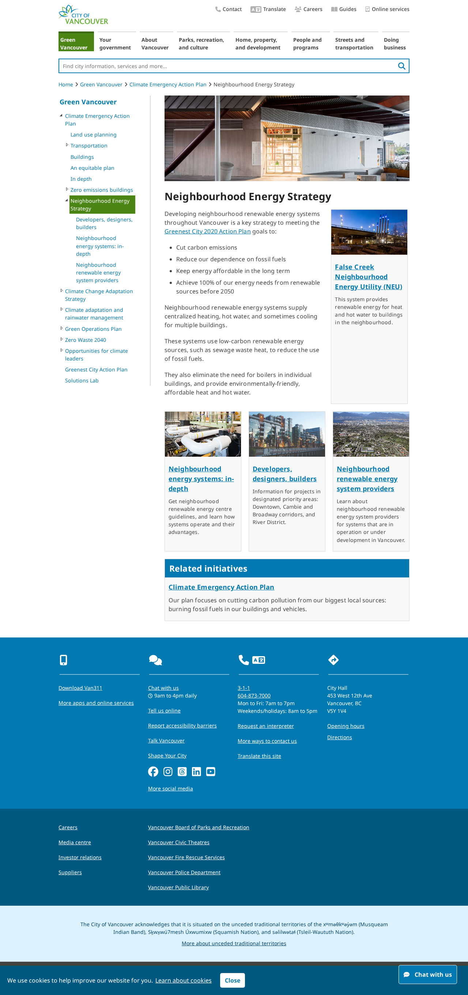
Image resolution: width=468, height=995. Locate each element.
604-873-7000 (254, 695)
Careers (312, 8)
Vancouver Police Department (184, 872)
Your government (115, 43)
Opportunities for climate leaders (96, 354)
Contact (232, 8)
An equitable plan (92, 167)
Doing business (395, 43)
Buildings (82, 156)
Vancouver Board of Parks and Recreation (198, 827)
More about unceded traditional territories (234, 943)
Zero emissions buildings (102, 189)
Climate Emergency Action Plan (168, 84)
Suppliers (70, 872)
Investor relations (80, 857)
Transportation (89, 145)
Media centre (74, 842)
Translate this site (259, 755)
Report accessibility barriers (182, 725)
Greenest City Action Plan (96, 369)
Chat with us (163, 687)
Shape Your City (167, 755)
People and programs (307, 43)
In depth (81, 178)
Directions (339, 737)
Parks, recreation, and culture (201, 43)
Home (65, 84)
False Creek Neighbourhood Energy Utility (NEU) (368, 276)
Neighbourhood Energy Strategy (100, 204)
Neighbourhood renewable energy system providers (98, 272)
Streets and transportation (354, 43)
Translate (274, 8)
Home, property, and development (257, 43)
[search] (402, 66)
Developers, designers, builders (104, 223)
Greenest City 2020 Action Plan (208, 231)
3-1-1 (244, 687)
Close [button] (232, 980)
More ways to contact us (267, 740)
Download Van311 (80, 687)
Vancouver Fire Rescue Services (186, 857)
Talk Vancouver (166, 740)
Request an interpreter (266, 725)
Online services (391, 8)
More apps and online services (96, 702)
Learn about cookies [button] (183, 980)
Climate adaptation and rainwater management (94, 313)
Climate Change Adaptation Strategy (99, 295)
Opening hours (346, 725)
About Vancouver (155, 43)
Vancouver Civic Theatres (179, 842)
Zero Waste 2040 (85, 339)
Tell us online (164, 710)
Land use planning (94, 134)
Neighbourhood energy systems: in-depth (100, 246)
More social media (170, 788)
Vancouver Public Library (178, 887)
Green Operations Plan (93, 328)
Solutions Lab (82, 380)
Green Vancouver (73, 43)
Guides (347, 8)
